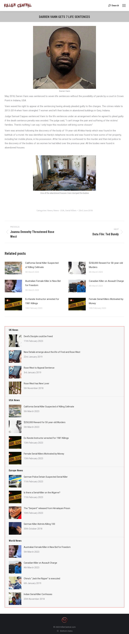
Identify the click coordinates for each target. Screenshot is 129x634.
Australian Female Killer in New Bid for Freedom (43, 283)
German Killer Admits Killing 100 (39, 524)
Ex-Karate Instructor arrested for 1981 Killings (42, 301)
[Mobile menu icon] (124, 5)
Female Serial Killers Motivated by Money (106, 301)
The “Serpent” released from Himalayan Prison (47, 508)
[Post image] (13, 268)
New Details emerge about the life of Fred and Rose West (52, 352)
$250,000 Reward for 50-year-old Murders (106, 265)
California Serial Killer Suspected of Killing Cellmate (42, 265)
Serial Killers (70, 210)
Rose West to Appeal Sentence (39, 368)
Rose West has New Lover (36, 383)
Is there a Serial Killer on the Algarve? (42, 492)
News (50, 210)
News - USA (58, 210)
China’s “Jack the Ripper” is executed (42, 578)
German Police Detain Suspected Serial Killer (46, 477)
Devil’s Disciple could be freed (38, 336)
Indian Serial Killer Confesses (38, 594)
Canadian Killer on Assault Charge (106, 281)
